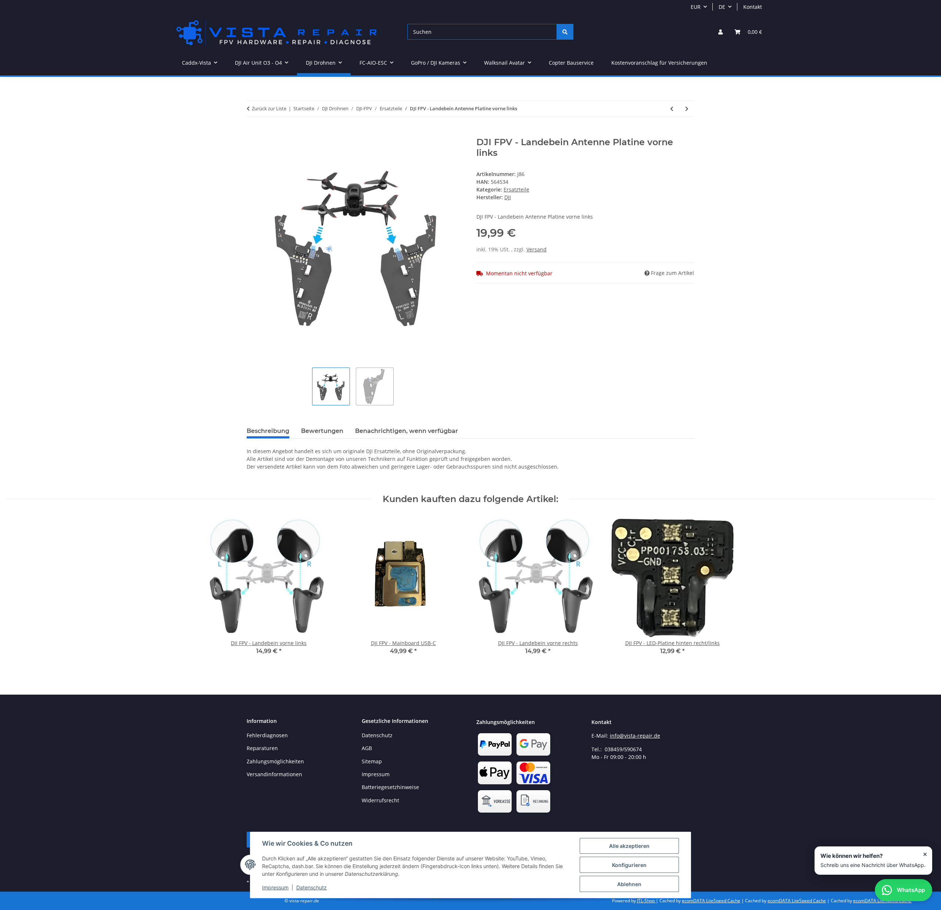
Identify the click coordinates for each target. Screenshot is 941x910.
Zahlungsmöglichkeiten (275, 761)
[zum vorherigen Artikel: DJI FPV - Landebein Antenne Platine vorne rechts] (671, 109)
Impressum (275, 887)
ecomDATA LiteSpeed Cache (711, 901)
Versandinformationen (274, 774)
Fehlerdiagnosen (267, 735)
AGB (367, 748)
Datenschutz (311, 887)
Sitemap (372, 761)
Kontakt (752, 6)
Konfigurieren (629, 865)
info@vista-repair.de (635, 735)
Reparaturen (262, 748)
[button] (720, 31)
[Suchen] (565, 32)
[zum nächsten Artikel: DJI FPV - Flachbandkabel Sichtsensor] (686, 109)
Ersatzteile (516, 189)
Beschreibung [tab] (268, 430)
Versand (536, 249)
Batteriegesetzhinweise (390, 787)
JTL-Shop (646, 901)
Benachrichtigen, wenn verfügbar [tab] (406, 430)
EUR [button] (696, 6)
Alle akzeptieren (629, 846)
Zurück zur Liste (269, 108)
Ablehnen (629, 884)
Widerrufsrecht (380, 800)
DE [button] (722, 6)
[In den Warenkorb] (252, 133)
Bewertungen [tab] (322, 430)
